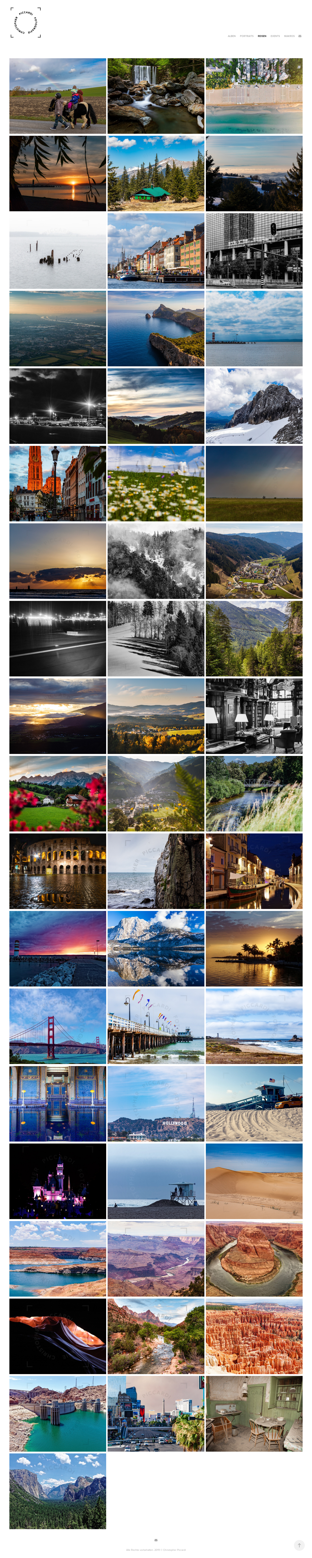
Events (275, 36)
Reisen (262, 36)
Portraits (247, 36)
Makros (289, 36)
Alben (232, 36)
